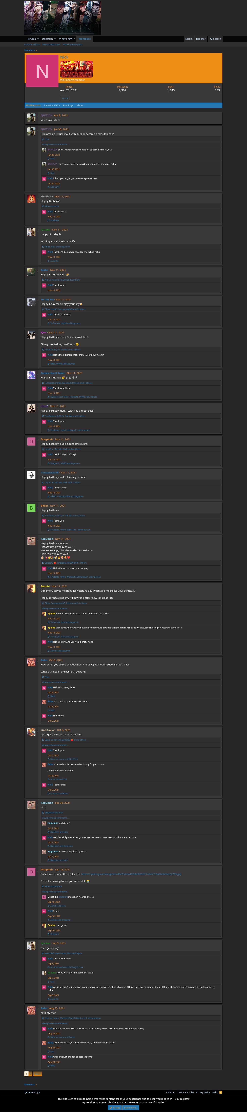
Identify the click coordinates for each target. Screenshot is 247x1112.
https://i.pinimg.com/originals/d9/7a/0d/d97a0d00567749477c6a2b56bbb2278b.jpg (131, 874)
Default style (33, 1092)
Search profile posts (73, 44)
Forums (31, 38)
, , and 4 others (68, 382)
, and (57, 246)
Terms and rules (186, 1092)
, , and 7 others (66, 562)
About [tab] (80, 105)
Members (85, 38)
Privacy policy (203, 1092)
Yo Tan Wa (47, 299)
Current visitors (32, 44)
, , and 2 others (62, 279)
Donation (47, 38)
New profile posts (51, 44)
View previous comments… (55, 144)
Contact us (170, 1092)
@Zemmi (63, 896)
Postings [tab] (68, 105)
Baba (44, 660)
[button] (38, 39)
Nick (50, 178)
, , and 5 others (65, 739)
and (52, 206)
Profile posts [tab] (33, 105)
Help (214, 1092)
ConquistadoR (50, 472)
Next (37, 1073)
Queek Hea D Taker (53, 373)
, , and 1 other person (70, 430)
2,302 (122, 90)
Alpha (44, 270)
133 (217, 90)
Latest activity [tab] (52, 105)
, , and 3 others (65, 415)
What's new (65, 38)
